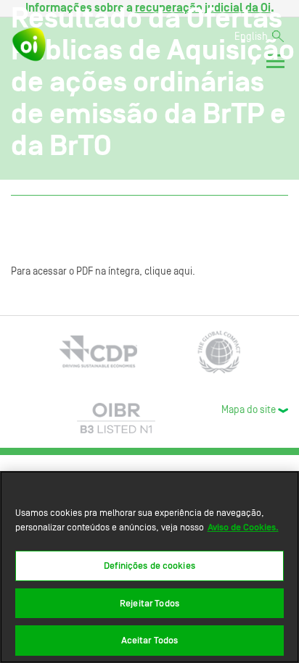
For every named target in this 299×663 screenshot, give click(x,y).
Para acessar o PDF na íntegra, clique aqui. (103, 272)
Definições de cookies (149, 565)
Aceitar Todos (150, 640)
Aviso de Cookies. (243, 527)
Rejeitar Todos (149, 603)
